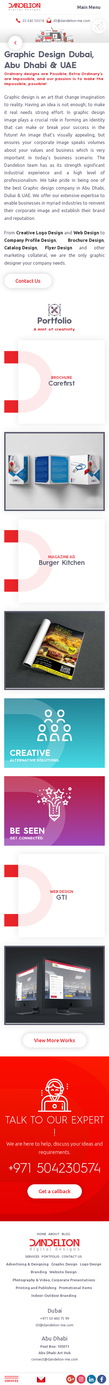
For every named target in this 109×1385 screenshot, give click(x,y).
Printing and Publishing (36, 1288)
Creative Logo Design (39, 232)
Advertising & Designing (27, 1264)
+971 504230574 (54, 1169)
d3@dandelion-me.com (71, 21)
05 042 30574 (33, 21)
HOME (41, 1234)
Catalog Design (20, 247)
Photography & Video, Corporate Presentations (54, 1280)
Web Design (86, 232)
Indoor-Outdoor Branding (53, 1295)
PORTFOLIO (51, 1256)
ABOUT (54, 1234)
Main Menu (89, 7)
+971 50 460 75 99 (54, 1318)
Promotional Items (75, 1288)
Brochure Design (86, 240)
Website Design (63, 1272)
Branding (39, 1272)
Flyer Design (58, 247)
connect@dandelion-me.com (54, 1359)
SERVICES (32, 1256)
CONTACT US (72, 1256)
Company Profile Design (30, 240)
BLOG (66, 1234)
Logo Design (90, 1264)
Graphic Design (64, 1264)
